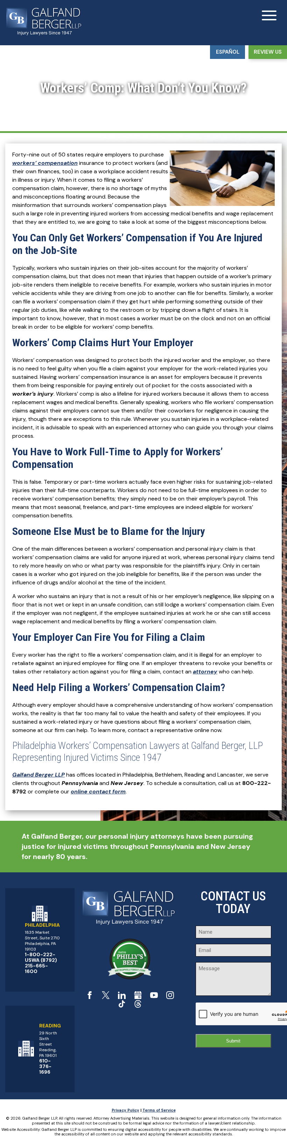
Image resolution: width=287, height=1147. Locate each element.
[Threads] (138, 1006)
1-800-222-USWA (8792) (41, 957)
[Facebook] (89, 997)
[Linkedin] (121, 997)
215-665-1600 (36, 968)
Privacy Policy (125, 1110)
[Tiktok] (121, 1006)
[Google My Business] (138, 997)
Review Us (268, 51)
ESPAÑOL (227, 51)
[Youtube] (154, 997)
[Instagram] (170, 997)
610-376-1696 (45, 1066)
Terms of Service (159, 1110)
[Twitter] (105, 997)
